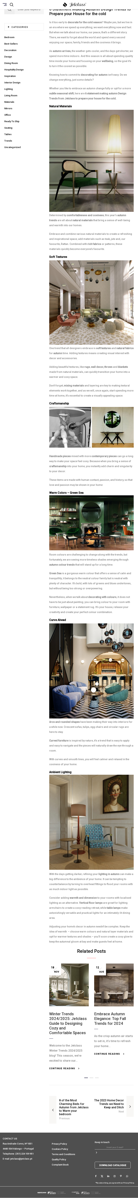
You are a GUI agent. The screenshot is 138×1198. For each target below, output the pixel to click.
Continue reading (62, 1068)
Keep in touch (102, 1142)
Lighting (8, 89)
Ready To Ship (11, 121)
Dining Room (11, 63)
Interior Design (12, 82)
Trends (8, 140)
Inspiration (10, 76)
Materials (9, 102)
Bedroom (9, 37)
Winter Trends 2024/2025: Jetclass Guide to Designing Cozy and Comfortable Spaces (68, 1023)
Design (8, 56)
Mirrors (8, 108)
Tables (8, 134)
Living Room (10, 95)
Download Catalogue (112, 1165)
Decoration (10, 50)
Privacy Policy (59, 1143)
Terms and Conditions (63, 1154)
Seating (8, 127)
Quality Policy (59, 1159)
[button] (86, 1077)
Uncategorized (12, 147)
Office (7, 115)
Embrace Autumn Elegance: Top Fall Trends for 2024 (110, 1019)
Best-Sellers (11, 43)
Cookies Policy (60, 1149)
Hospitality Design (14, 69)
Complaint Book (60, 1164)
